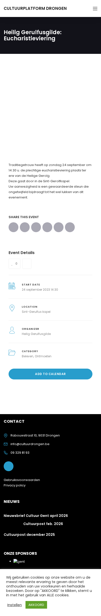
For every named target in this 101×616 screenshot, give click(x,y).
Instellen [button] (14, 605)
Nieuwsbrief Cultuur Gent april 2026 (36, 515)
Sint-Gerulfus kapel (36, 312)
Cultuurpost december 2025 (29, 534)
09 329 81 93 (20, 452)
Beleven (27, 356)
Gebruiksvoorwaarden (22, 480)
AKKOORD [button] (36, 604)
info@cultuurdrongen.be (30, 444)
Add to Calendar (50, 374)
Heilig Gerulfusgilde (36, 334)
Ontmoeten (43, 356)
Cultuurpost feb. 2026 (43, 523)
